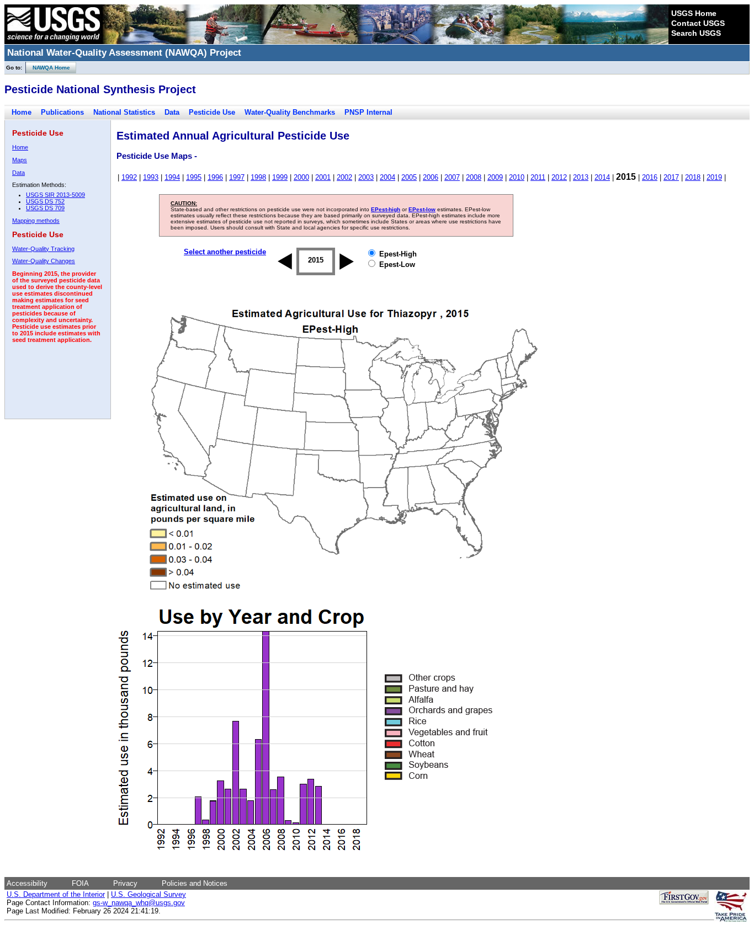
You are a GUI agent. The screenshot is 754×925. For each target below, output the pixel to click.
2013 (580, 177)
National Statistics (124, 112)
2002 (344, 177)
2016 (649, 177)
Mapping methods (36, 220)
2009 (495, 177)
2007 (452, 177)
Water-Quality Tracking (43, 248)
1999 (280, 177)
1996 (215, 177)
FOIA (80, 883)
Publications (62, 112)
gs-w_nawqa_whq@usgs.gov (139, 903)
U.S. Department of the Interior (56, 894)
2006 (430, 177)
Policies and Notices (194, 883)
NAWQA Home (48, 68)
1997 (237, 177)
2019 (714, 177)
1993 (150, 177)
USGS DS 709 (45, 208)
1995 (193, 177)
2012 (559, 177)
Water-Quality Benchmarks (290, 112)
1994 (172, 177)
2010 (516, 177)
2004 (387, 177)
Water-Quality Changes (43, 261)
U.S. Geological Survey (148, 894)
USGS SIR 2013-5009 (55, 194)
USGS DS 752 (45, 201)
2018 (692, 177)
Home (21, 112)
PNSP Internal (368, 112)
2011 (537, 177)
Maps (19, 160)
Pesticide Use (212, 112)
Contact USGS (698, 23)
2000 (301, 177)
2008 (473, 177)
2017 (671, 177)
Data (171, 112)
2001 (323, 177)
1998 (258, 177)
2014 (602, 177)
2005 (409, 177)
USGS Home (693, 13)
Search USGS (696, 33)
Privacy (125, 883)
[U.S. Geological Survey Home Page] (53, 41)
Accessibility (27, 883)
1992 (129, 177)
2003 (366, 177)
